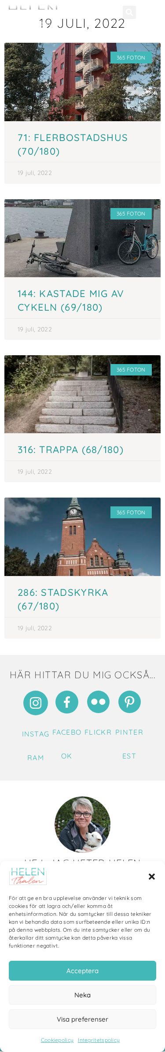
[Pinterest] (129, 702)
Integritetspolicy (99, 1040)
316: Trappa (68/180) (71, 449)
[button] (151, 876)
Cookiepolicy (57, 1040)
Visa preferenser (82, 1019)
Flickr (98, 732)
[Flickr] (98, 702)
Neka (82, 995)
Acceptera (82, 971)
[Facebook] (66, 702)
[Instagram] (35, 703)
